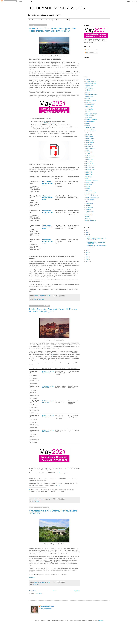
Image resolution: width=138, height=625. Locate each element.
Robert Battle (88, 184)
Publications (40, 20)
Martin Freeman (89, 155)
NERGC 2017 (88, 173)
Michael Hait (88, 161)
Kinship (87, 150)
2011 (87, 261)
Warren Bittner (89, 215)
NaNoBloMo (88, 171)
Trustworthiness (89, 211)
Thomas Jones (89, 203)
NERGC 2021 (36, 298)
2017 (87, 252)
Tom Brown (88, 205)
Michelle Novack (89, 167)
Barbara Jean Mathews (47, 606)
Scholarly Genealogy (90, 192)
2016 (87, 254)
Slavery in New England (91, 196)
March (88, 236)
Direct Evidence (89, 112)
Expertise (87, 125)
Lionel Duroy (88, 154)
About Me (65, 20)
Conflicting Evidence (90, 100)
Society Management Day (92, 197)
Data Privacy (88, 108)
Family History (57, 20)
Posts (87, 49)
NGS (86, 178)
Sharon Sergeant (89, 194)
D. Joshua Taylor (89, 104)
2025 (87, 230)
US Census (88, 213)
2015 (87, 257)
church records (89, 96)
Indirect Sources (89, 140)
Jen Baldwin (88, 144)
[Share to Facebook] (62, 296)
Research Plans (89, 182)
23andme (87, 79)
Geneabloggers (89, 129)
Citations (87, 98)
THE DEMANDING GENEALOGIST (57, 8)
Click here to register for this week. (47, 183)
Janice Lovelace (89, 142)
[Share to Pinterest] (64, 296)
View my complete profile (45, 608)
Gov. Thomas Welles (90, 131)
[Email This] (57, 296)
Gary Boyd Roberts (90, 127)
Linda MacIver (89, 152)
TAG (86, 201)
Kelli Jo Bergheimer (90, 148)
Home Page (32, 20)
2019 (87, 250)
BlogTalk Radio (89, 89)
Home (54, 590)
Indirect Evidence (89, 138)
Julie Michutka (89, 146)
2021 (87, 234)
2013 (87, 259)
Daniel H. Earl (89, 106)
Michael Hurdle (89, 163)
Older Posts (77, 590)
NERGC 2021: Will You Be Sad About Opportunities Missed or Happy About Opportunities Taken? (52, 29)
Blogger (101, 620)
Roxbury (87, 186)
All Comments (90, 52)
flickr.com (57, 485)
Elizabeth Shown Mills (91, 119)
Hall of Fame (88, 134)
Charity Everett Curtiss (91, 94)
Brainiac (87, 92)
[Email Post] (53, 295)
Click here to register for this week (47, 212)
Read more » (32, 577)
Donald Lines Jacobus (91, 113)
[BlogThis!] (59, 296)
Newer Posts (32, 590)
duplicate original (89, 115)
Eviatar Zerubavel (89, 121)
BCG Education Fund (90, 83)
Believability (88, 87)
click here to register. (62, 473)
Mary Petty (88, 157)
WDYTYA (87, 217)
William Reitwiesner (90, 220)
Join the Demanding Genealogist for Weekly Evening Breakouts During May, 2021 (53, 310)
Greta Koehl (88, 133)
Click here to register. (50, 123)
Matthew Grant (89, 159)
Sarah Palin (88, 190)
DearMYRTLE (89, 110)
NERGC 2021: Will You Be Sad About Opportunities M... (96, 239)
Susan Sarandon (89, 199)
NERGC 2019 (88, 175)
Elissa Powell (88, 117)
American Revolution (90, 81)
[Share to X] (60, 296)
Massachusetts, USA (39, 299)
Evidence (87, 123)
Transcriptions (89, 207)
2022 (87, 232)
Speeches (48, 20)
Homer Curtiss (89, 136)
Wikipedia (87, 219)
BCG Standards (89, 85)
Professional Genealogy (91, 180)
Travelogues (88, 209)
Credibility (88, 102)
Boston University (89, 90)
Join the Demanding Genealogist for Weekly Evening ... (96, 243)
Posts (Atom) (39, 593)
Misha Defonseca (89, 169)
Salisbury (87, 188)
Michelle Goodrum (90, 165)
